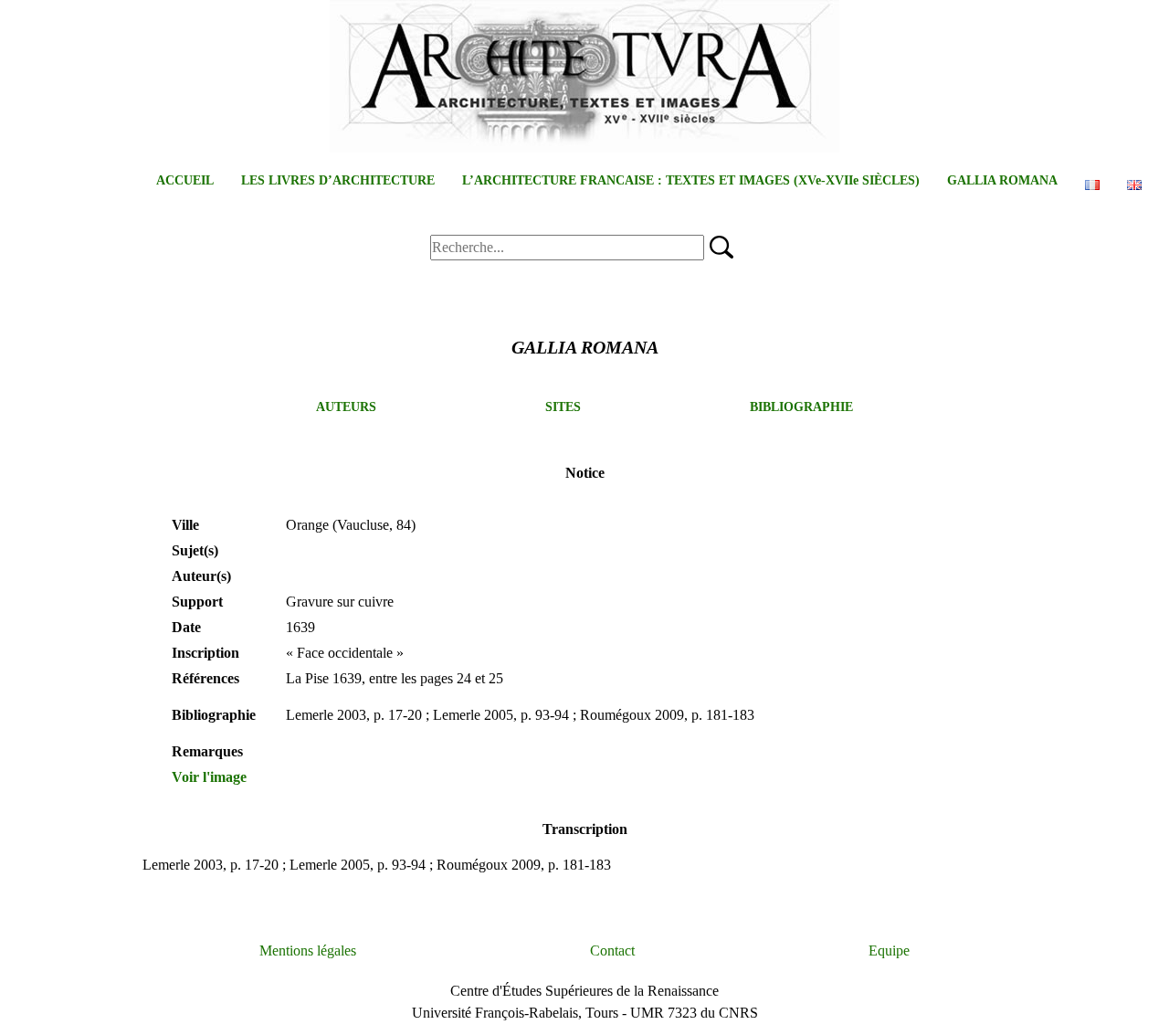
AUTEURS (346, 407)
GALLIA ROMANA (1002, 180)
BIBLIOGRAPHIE (801, 407)
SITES (563, 407)
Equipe (889, 950)
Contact (612, 950)
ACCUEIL (185, 180)
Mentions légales (307, 950)
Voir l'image (209, 777)
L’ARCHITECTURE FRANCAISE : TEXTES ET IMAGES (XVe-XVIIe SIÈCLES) (691, 180)
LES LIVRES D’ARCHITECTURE (338, 180)
